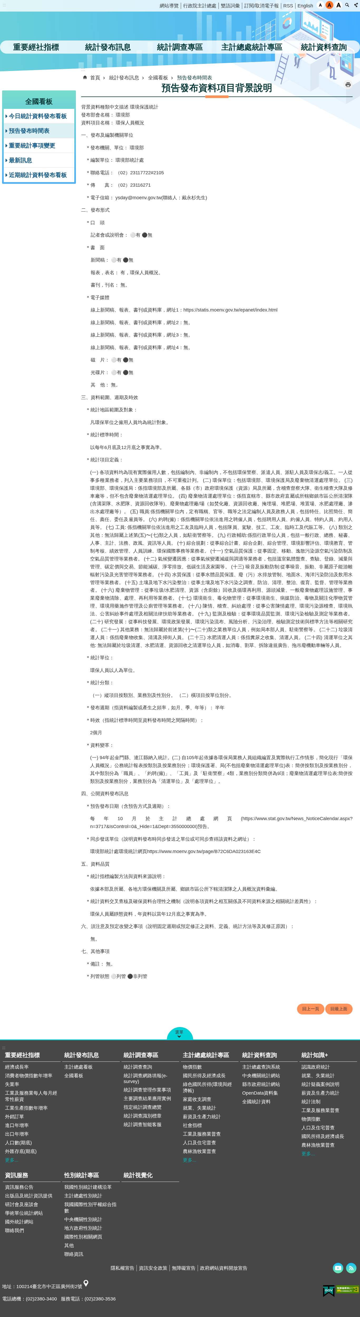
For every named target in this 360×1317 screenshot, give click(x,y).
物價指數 (192, 1067)
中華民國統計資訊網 (54, 27)
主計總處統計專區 (206, 1055)
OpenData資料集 (260, 1093)
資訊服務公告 (19, 1187)
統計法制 (310, 1101)
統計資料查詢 (259, 1055)
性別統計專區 (81, 1175)
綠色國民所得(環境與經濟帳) (207, 1087)
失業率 (12, 1084)
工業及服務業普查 (202, 1134)
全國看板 (158, 77)
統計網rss (351, 1268)
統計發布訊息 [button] (108, 47)
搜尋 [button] (347, 5)
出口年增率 (17, 1134)
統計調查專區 (141, 1055)
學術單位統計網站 (24, 1213)
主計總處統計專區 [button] (252, 47)
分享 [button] (356, 5)
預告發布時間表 (29, 130)
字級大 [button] (338, 5)
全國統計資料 (256, 1101)
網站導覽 (169, 5)
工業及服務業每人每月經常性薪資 (31, 1096)
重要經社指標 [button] (36, 47)
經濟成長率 (17, 1067)
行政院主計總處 (199, 5)
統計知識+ (314, 1055)
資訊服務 (16, 1175)
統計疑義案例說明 (320, 1084)
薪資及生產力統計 (202, 1116)
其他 (69, 1245)
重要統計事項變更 (32, 145)
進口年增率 (17, 1125)
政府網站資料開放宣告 (223, 1268)
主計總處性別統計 (83, 1195)
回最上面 (338, 1009)
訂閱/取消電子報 (261, 5)
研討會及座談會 (21, 1204)
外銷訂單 (14, 1116)
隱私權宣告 (122, 1268)
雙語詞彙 (230, 5)
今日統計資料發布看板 (38, 116)
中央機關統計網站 (261, 1075)
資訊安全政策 (153, 1268)
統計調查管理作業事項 (147, 1090)
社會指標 (192, 1125)
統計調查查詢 (138, 1067)
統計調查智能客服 (143, 1124)
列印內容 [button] (348, 84)
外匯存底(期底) (21, 1151)
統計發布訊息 (124, 77)
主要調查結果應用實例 (147, 1098)
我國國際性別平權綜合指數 (90, 1207)
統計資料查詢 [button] (324, 47)
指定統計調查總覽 (143, 1107)
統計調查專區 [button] (180, 47)
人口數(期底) (18, 1142)
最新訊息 (20, 160)
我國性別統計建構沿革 (88, 1187)
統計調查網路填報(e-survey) (145, 1078)
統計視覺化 (138, 1175)
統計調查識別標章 (143, 1116)
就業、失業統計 (199, 1108)
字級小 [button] (320, 5)
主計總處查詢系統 (261, 1067)
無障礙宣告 (184, 1268)
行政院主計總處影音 (338, 1268)
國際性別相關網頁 (83, 1236)
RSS (288, 5)
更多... (11, 1160)
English (305, 5)
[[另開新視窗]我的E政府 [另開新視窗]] (328, 1291)
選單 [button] (179, 1032)
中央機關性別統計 (83, 1219)
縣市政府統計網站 (261, 1084)
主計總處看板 (78, 1067)
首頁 (95, 77)
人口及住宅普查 (199, 1142)
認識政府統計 (315, 1067)
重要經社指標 (22, 1055)
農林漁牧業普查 (199, 1151)
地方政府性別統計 (83, 1228)
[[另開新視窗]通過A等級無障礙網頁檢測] (347, 1289)
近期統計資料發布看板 (38, 175)
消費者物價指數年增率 (28, 1075)
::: (4, 5)
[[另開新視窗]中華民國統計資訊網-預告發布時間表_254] (86, 1286)
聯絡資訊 (73, 1254)
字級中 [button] (329, 5)
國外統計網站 (19, 1221)
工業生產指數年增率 (26, 1108)
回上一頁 (310, 1009)
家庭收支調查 (197, 1099)
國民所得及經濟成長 (204, 1075)
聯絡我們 (14, 1230)
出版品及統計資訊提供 (28, 1195)
